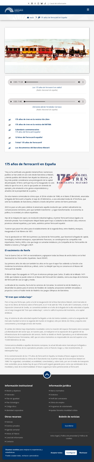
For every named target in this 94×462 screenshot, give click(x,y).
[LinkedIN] (32, 3)
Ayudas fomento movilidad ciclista (63, 410)
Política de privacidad (69, 436)
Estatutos (54, 394)
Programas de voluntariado (61, 406)
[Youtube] (38, 3)
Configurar (70, 453)
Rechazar (83, 453)
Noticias (9, 422)
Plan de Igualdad (12, 398)
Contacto (10, 441)
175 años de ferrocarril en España (53, 17)
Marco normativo (57, 391)
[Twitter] (28, 3)
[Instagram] (35, 3)
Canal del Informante (58, 3)
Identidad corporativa (14, 410)
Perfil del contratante (58, 398)
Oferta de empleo (57, 402)
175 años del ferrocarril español (27, 130)
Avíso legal (54, 436)
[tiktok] (45, 3)
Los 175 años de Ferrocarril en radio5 (47, 87)
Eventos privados (13, 426)
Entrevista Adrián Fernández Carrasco (47, 107)
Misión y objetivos (13, 391)
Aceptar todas (56, 453)
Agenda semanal (12, 430)
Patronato (10, 394)
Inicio (32, 17)
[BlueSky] (42, 3)
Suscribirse (69, 426)
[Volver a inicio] (47, 374)
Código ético (11, 406)
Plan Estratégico (12, 402)
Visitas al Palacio (12, 433)
